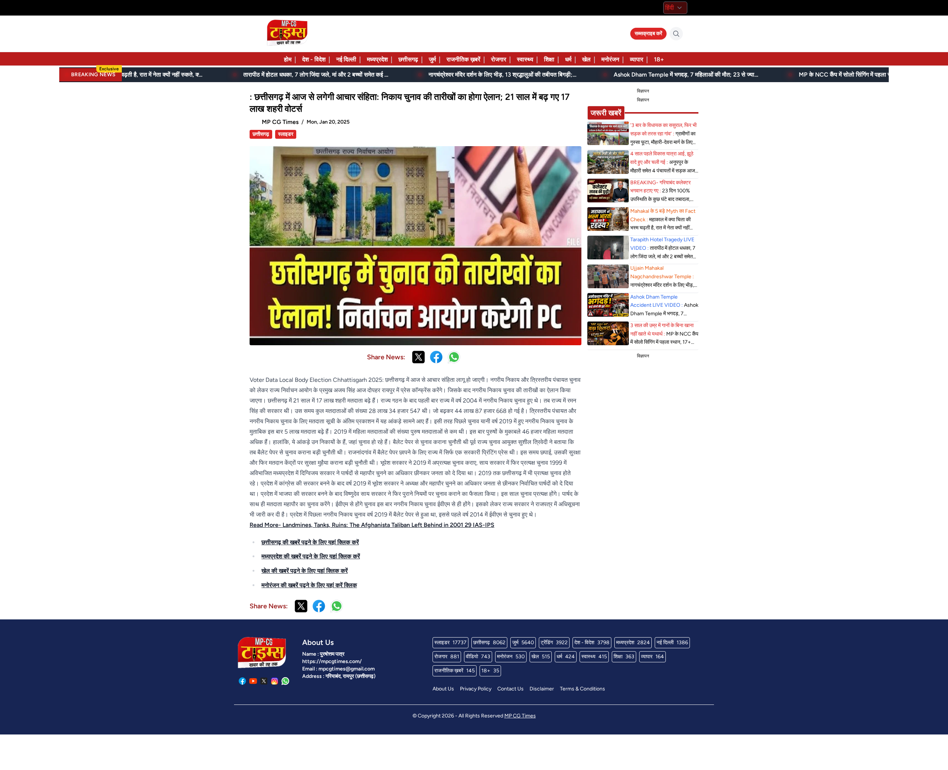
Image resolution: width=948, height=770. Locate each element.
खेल (586, 59)
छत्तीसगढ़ (408, 59)
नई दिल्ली (346, 59)
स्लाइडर (285, 134)
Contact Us (510, 689)
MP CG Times (520, 716)
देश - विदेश (314, 59)
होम (287, 59)
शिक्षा (549, 59)
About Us (443, 689)
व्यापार (636, 59)
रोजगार (498, 59)
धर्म (568, 59)
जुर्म (432, 59)
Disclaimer (542, 689)
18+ (659, 59)
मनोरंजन (610, 59)
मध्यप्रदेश (377, 59)
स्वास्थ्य (525, 59)
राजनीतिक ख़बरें (463, 59)
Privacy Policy (475, 689)
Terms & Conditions (582, 689)
